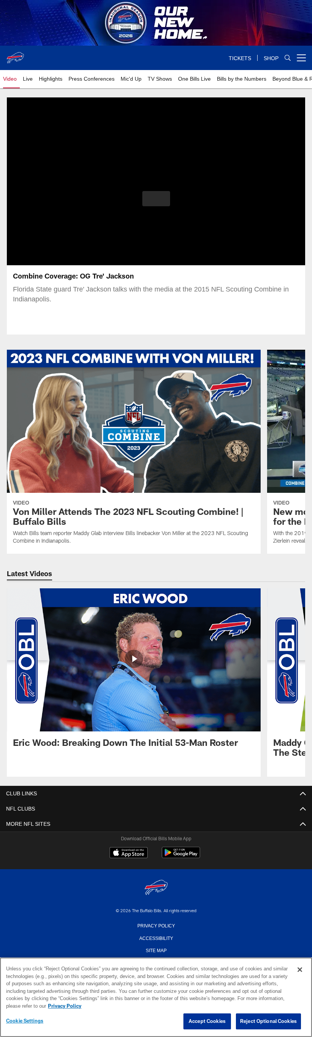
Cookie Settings (24, 1021)
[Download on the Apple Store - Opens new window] (128, 853)
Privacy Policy (156, 925)
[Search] (288, 58)
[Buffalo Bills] (156, 888)
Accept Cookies (207, 1021)
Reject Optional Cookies (268, 1021)
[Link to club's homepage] (15, 55)
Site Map (156, 950)
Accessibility (156, 937)
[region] (156, 997)
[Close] (299, 970)
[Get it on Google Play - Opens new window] (181, 856)
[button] (156, 198)
